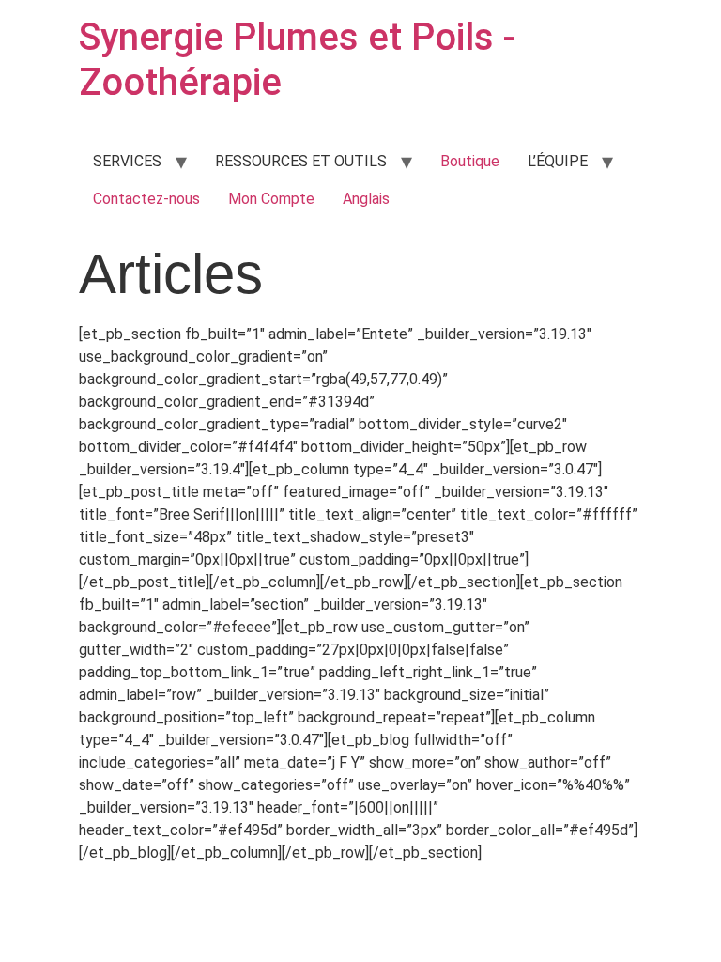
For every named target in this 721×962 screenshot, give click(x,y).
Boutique (469, 161)
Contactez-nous (146, 199)
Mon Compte (271, 199)
